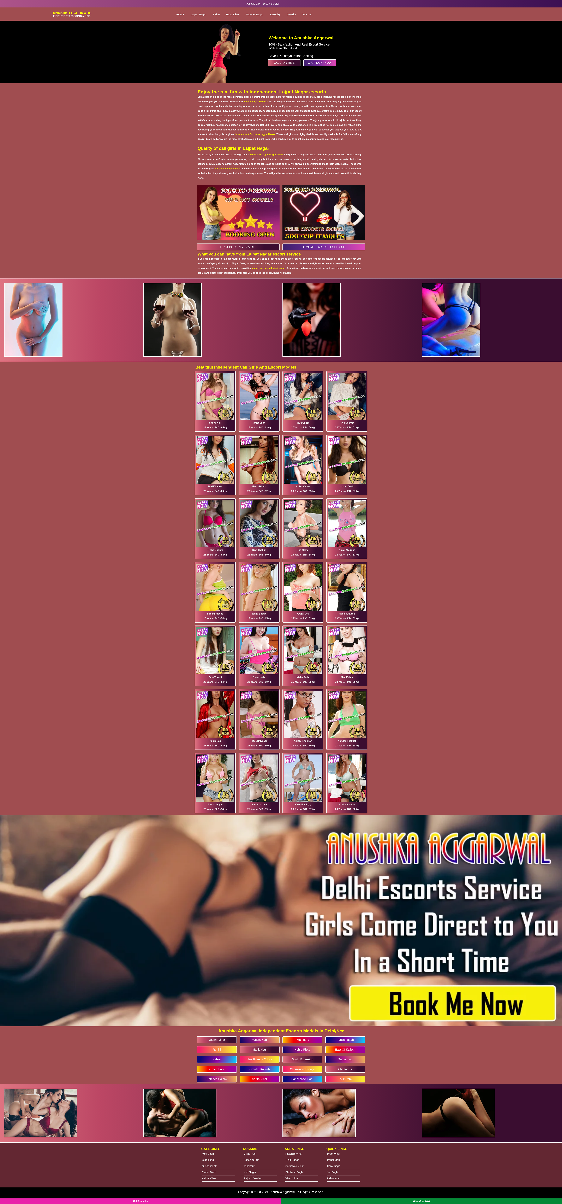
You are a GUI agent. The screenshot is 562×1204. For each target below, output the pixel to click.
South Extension (302, 1059)
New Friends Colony (260, 1059)
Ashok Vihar (209, 1178)
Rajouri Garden (253, 1178)
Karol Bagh (333, 1166)
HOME (180, 14)
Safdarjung (345, 1059)
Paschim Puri (251, 1159)
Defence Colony (217, 1079)
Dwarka (291, 14)
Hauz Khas (233, 14)
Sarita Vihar (259, 1079)
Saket (216, 14)
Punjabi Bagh (345, 1039)
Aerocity (275, 14)
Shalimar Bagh (294, 1172)
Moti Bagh (208, 1153)
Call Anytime (284, 62)
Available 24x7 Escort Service (262, 3)
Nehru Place (302, 1049)
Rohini (217, 1049)
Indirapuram (334, 1178)
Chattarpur (345, 1069)
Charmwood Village (302, 1069)
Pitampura (302, 1039)
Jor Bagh (332, 1172)
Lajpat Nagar (199, 14)
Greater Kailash (259, 1069)
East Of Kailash (345, 1049)
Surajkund (208, 1159)
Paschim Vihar (293, 1153)
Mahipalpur (259, 1049)
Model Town (209, 1172)
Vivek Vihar (292, 1178)
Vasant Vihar (217, 1039)
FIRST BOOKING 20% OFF (238, 246)
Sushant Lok (209, 1166)
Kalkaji (217, 1059)
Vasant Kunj (259, 1039)
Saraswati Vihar (294, 1166)
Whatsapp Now (320, 62)
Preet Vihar (333, 1153)
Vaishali (307, 14)
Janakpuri (249, 1166)
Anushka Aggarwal (283, 1192)
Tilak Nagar (292, 1159)
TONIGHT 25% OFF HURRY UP (324, 246)
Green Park (216, 1069)
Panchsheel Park (302, 1079)
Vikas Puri (250, 1153)
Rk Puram (345, 1079)
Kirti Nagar (250, 1172)
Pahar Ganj (333, 1159)
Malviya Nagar (255, 14)
